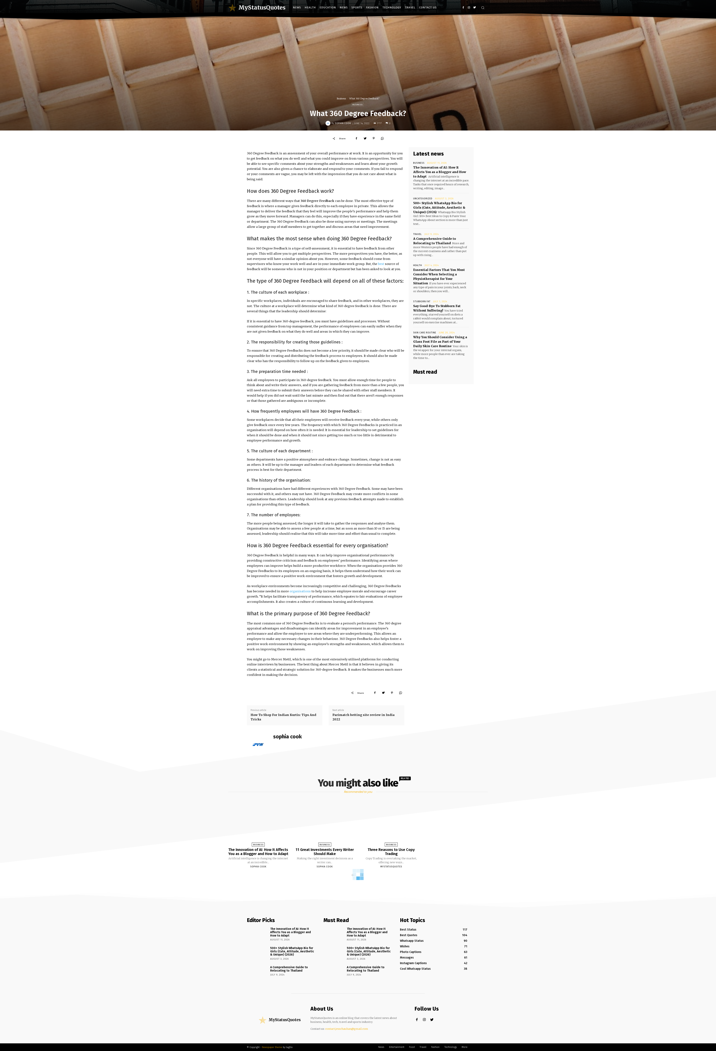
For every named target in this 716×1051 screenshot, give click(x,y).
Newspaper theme (272, 1047)
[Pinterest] (373, 138)
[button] (483, 8)
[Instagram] (469, 7)
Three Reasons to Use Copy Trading (391, 851)
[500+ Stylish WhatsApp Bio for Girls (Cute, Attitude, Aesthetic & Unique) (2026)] (257, 953)
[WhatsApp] (382, 138)
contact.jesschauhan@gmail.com (346, 1028)
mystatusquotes (391, 866)
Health (417, 265)
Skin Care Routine (424, 333)
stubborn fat (422, 301)
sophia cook (343, 123)
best (381, 264)
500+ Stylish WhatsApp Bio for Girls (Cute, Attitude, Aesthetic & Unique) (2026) (439, 207)
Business (341, 98)
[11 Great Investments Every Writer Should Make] (325, 823)
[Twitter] (474, 7)
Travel (417, 234)
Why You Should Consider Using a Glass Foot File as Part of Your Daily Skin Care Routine (440, 341)
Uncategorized (422, 198)
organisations (300, 591)
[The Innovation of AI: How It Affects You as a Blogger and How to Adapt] (258, 823)
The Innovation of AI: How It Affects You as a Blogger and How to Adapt (439, 172)
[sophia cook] (329, 123)
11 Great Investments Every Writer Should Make (325, 851)
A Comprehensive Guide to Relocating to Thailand (289, 968)
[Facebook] (463, 7)
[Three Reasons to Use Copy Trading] (391, 823)
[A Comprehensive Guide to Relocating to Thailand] (257, 972)
